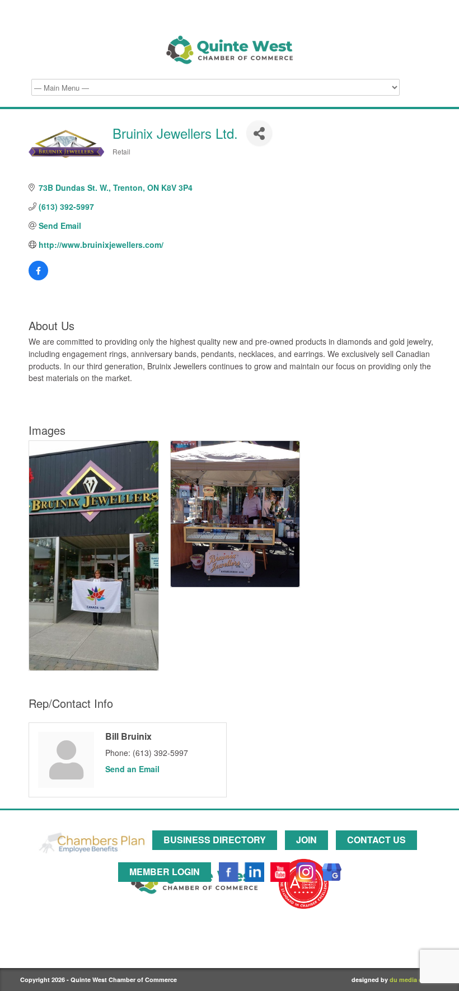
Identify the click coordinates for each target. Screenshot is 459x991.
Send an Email (132, 768)
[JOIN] (309, 856)
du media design (414, 979)
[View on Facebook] (38, 277)
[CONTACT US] (379, 856)
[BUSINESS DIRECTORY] (217, 856)
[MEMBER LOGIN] (167, 884)
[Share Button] (258, 132)
